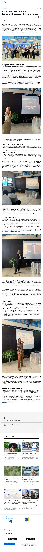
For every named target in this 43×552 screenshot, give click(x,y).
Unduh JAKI (6, 535)
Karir (5, 529)
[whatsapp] (40, 17)
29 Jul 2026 (23, 487)
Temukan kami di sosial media (9, 530)
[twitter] (36, 17)
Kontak (5, 526)
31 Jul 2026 (23, 464)
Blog (4, 527)
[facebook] (34, 17)
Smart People (5, 8)
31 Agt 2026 (5, 440)
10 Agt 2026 (5, 464)
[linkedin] (38, 17)
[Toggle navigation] (35, 2)
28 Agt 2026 (24, 440)
